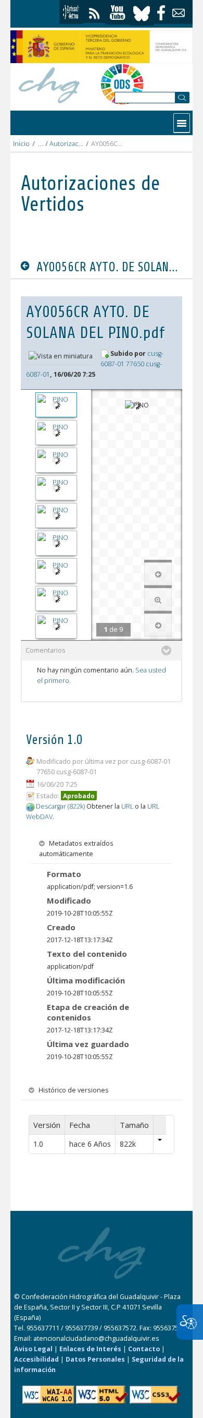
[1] (55, 404)
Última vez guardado (88, 1044)
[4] (55, 487)
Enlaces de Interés (90, 1348)
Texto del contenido (87, 953)
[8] (55, 598)
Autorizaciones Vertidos (66, 143)
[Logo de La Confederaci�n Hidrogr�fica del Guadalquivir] (49, 84)
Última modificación (86, 980)
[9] (55, 626)
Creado (61, 927)
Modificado (69, 900)
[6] (55, 543)
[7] (55, 570)
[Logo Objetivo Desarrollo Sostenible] (122, 84)
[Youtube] (117, 12)
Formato (64, 874)
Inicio (21, 143)
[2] (55, 432)
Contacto (144, 1348)
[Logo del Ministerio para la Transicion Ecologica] (101, 46)
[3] (55, 460)
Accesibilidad (36, 1359)
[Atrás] (27, 267)
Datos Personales (95, 1359)
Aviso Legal (33, 1348)
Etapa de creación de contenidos (88, 1012)
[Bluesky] (141, 12)
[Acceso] (71, 12)
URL (127, 806)
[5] (55, 515)
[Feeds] (94, 11)
